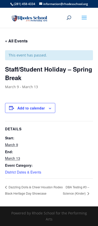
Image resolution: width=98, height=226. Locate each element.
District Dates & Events (23, 172)
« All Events (16, 41)
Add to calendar (31, 107)
